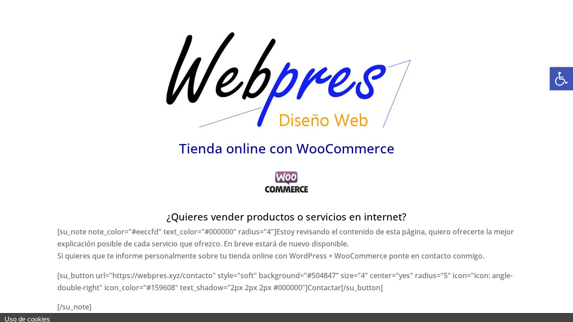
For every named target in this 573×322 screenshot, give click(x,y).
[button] (561, 78)
